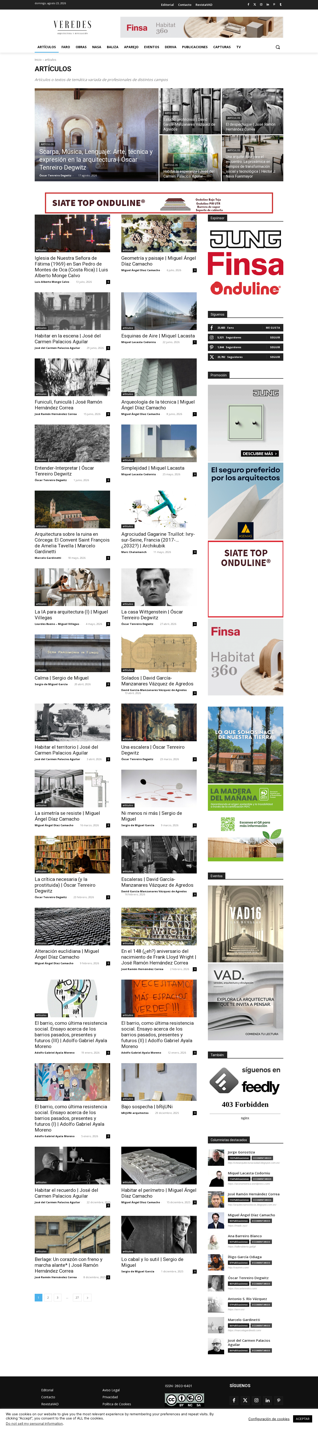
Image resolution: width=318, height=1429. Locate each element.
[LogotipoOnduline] (245, 288)
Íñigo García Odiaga (245, 1257)
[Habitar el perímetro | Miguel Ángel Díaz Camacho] (159, 1165)
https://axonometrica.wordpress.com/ (249, 1183)
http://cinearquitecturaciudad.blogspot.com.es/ (254, 1162)
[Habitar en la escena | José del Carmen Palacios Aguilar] (72, 311)
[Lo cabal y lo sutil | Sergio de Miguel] (159, 1235)
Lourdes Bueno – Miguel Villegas (57, 624)
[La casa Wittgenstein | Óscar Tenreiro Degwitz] (159, 587)
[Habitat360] (245, 657)
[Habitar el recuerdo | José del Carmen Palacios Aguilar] (72, 1165)
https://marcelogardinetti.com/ (244, 1330)
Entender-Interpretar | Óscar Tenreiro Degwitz (64, 471)
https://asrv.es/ (236, 1309)
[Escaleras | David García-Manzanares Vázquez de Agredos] (159, 854)
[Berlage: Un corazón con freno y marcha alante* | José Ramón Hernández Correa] (72, 1235)
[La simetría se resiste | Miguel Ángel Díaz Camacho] (72, 788)
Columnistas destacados (229, 1140)
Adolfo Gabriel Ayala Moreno (54, 1052)
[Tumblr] (280, 4)
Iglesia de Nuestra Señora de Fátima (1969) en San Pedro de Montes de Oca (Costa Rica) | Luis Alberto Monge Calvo (71, 266)
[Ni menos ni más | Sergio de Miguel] (159, 788)
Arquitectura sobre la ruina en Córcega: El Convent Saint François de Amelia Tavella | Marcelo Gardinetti (72, 542)
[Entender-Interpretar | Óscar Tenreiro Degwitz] (72, 443)
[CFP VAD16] (245, 924)
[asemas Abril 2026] (245, 501)
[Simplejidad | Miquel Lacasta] (159, 443)
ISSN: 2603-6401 (178, 1386)
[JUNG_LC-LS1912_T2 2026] (245, 423)
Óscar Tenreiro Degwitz (51, 480)
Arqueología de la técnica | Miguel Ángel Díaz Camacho (158, 405)
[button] (277, 47)
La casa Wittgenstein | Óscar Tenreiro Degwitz (152, 614)
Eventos (217, 876)
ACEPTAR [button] (302, 1419)
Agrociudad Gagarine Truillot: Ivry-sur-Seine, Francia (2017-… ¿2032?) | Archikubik (158, 540)
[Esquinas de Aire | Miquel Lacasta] (159, 311)
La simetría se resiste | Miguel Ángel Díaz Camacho (67, 816)
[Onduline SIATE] (245, 579)
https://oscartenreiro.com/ (242, 1288)
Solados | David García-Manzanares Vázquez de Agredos (157, 681)
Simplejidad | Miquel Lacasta (152, 468)
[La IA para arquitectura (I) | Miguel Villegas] (72, 587)
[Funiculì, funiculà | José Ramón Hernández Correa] (72, 377)
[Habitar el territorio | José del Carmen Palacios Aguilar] (72, 722)
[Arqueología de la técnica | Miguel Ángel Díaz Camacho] (159, 377)
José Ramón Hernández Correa (56, 414)
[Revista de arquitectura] (72, 27)
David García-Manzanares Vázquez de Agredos (154, 690)
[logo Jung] (245, 239)
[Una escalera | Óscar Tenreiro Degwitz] (159, 722)
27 (77, 1298)
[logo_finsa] (245, 263)
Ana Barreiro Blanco (245, 1236)
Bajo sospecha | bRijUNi (147, 1106)
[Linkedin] (268, 4)
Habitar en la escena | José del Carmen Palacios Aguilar (68, 338)
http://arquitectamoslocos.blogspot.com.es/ (252, 1204)
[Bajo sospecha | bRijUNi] (159, 1082)
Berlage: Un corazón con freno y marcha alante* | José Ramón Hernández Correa (68, 1265)
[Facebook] (248, 4)
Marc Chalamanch (134, 552)
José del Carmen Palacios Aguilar (57, 348)
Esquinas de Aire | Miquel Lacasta (158, 336)
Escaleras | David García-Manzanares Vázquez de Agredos (157, 882)
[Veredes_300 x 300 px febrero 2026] (245, 745)
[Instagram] (261, 4)
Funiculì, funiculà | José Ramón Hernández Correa (68, 405)
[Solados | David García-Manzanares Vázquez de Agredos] (159, 653)
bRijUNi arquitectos (135, 1113)
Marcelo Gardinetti (48, 557)
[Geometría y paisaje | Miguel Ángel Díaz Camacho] (159, 233)
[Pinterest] (274, 4)
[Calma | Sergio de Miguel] (72, 653)
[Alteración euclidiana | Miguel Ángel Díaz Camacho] (72, 926)
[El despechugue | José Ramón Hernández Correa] (252, 111)
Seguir (275, 337)
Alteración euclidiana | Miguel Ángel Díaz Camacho (67, 954)
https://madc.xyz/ (237, 1225)
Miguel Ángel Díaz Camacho (140, 270)
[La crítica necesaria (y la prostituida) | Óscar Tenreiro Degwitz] (72, 854)
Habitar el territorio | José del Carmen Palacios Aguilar (66, 750)
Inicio (38, 60)
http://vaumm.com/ (238, 1267)
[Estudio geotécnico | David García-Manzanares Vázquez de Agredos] (190, 111)
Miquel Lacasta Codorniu (138, 342)
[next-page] (87, 1297)
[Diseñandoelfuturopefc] (245, 823)
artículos (47, 144)
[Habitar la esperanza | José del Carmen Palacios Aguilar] (190, 158)
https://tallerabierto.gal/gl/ (242, 1246)
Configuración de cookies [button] (269, 1419)
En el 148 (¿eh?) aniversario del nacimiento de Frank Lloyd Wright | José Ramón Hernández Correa (158, 957)
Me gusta (273, 327)
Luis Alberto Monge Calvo (52, 281)
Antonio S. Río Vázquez (247, 1299)
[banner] (245, 1002)
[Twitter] (254, 4)
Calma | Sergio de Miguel (62, 678)
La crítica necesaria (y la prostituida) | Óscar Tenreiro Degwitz (65, 885)
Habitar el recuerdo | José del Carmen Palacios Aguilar (66, 1193)
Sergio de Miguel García (51, 684)
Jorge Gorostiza (241, 1152)
